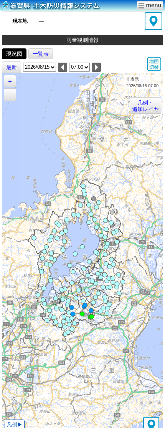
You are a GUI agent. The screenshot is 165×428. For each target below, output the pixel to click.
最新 (11, 67)
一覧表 (41, 54)
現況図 (14, 54)
